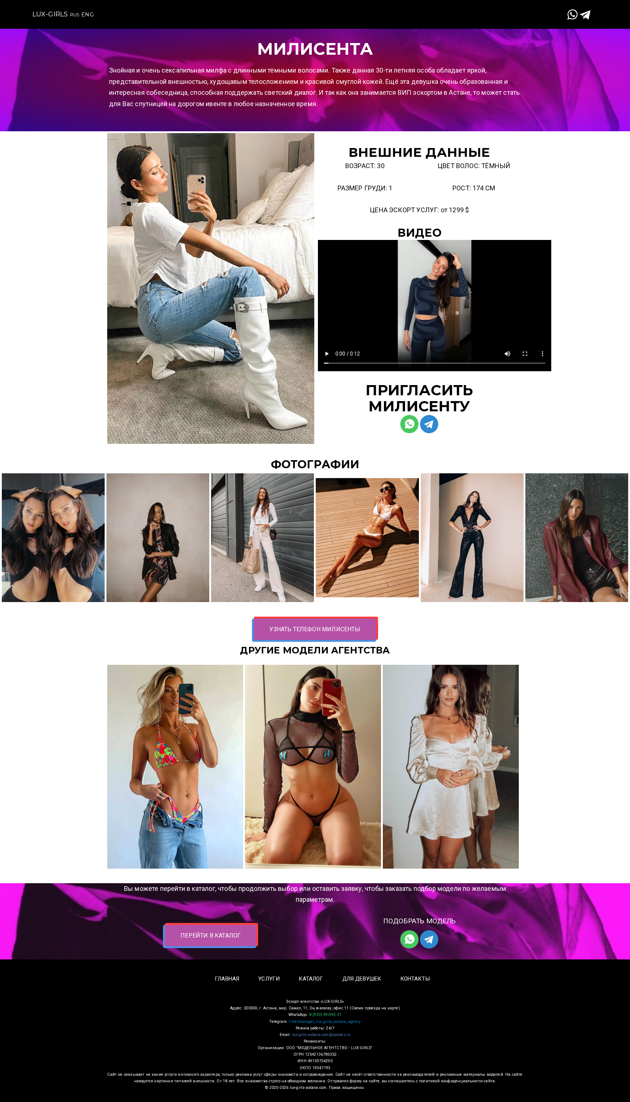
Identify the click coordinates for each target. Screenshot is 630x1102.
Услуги (297, 8)
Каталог (341, 8)
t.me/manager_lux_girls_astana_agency (325, 1021)
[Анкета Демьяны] (175, 767)
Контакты (451, 8)
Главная (254, 8)
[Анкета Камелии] (313, 767)
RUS (75, 15)
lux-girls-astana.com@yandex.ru (321, 1034)
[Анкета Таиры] (451, 767)
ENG (87, 14)
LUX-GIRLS (50, 14)
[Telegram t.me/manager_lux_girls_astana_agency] (585, 14)
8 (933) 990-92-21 (325, 1014)
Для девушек (394, 8)
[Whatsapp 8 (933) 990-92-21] (572, 14)
